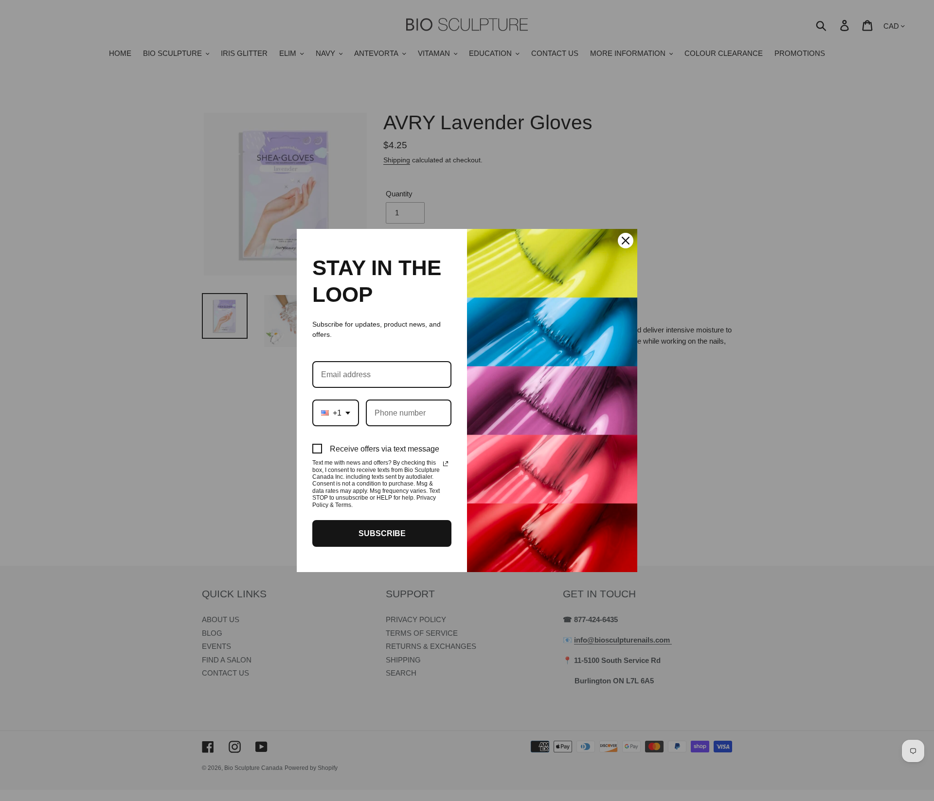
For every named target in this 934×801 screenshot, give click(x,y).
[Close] (625, 240)
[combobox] (335, 413)
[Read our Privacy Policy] (445, 464)
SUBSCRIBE (382, 533)
